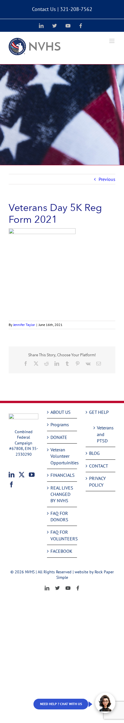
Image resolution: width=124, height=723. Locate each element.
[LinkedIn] (11, 475)
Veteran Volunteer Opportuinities (62, 456)
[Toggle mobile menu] (112, 41)
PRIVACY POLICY (97, 481)
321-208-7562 (76, 9)
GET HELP (99, 412)
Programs (59, 424)
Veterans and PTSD (103, 434)
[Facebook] (11, 484)
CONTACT (98, 466)
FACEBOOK (61, 551)
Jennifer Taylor (24, 324)
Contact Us (44, 9)
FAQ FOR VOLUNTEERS (62, 535)
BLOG (94, 453)
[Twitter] (22, 475)
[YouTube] (32, 475)
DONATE (58, 437)
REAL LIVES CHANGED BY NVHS (61, 494)
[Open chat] (105, 703)
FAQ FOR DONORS (59, 516)
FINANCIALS (62, 475)
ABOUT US (60, 412)
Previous (107, 179)
